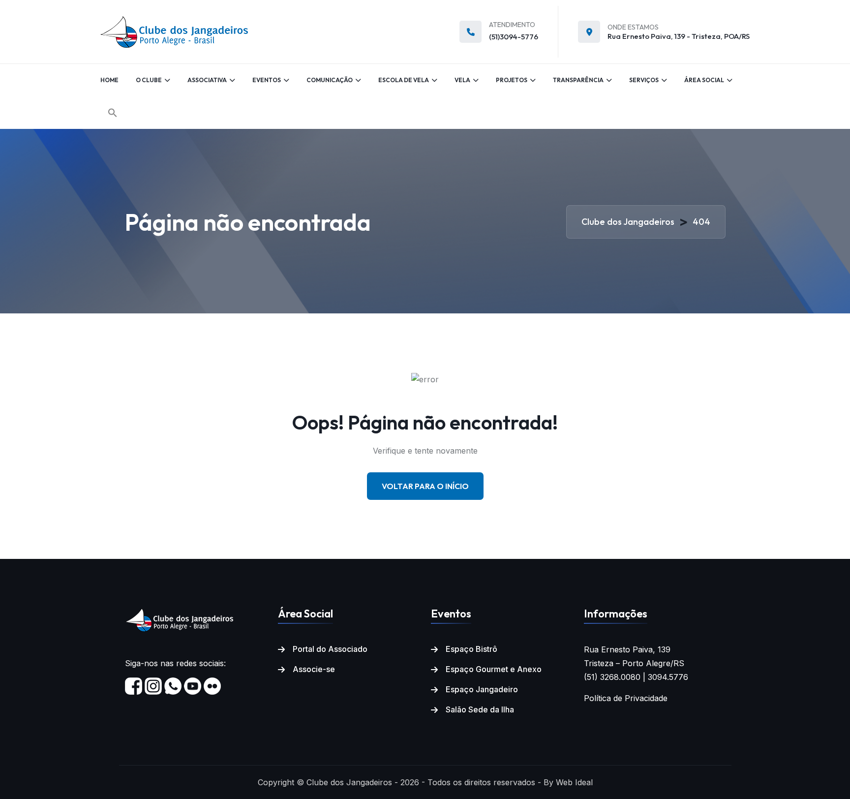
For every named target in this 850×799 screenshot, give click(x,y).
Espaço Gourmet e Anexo (494, 669)
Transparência (578, 80)
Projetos (511, 80)
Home (109, 80)
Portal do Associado (330, 649)
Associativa (207, 80)
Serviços (644, 80)
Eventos (266, 80)
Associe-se (314, 669)
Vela (462, 80)
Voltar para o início (425, 486)
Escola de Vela (403, 80)
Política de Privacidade (626, 698)
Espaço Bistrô (471, 649)
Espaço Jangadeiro (482, 689)
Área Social (704, 80)
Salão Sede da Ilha (480, 709)
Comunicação (329, 80)
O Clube (149, 80)
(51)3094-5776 (513, 36)
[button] (113, 112)
